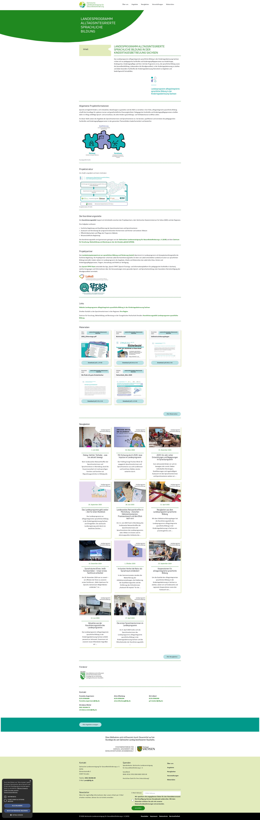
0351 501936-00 (90, 778)
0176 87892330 (154, 698)
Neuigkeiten (145, 4)
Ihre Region (124, 311)
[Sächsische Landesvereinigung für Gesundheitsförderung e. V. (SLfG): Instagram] (88, 785)
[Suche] (178, 4)
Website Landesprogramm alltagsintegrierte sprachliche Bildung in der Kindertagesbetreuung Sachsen (114, 307)
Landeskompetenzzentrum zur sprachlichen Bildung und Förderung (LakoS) (108, 255)
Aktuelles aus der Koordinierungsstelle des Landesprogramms (95, 625)
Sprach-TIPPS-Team (88, 266)
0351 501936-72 (84, 707)
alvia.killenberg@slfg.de (122, 701)
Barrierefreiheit (174, 816)
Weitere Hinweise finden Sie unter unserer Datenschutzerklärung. (16, 790)
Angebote (135, 4)
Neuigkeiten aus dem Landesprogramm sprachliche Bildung (164, 511)
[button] (17, 815)
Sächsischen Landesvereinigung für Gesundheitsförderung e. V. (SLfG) (143, 239)
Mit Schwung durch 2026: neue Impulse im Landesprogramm (130, 456)
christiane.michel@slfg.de (88, 710)
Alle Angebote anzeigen (90, 724)
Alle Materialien (172, 414)
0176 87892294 (119, 698)
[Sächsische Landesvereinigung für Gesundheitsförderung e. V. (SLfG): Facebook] (81, 785)
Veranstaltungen (157, 4)
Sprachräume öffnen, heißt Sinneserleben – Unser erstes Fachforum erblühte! (95, 570)
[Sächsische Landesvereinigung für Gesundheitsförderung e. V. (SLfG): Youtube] (91, 785)
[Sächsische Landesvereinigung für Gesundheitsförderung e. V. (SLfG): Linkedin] (84, 785)
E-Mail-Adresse (137, 793)
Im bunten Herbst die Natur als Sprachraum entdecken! (130, 569)
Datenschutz (163, 816)
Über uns (125, 4)
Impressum (154, 816)
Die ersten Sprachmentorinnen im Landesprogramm (130, 624)
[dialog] (17, 798)
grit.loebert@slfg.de (156, 701)
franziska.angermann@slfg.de (89, 701)
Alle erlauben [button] (17, 805)
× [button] (30, 781)
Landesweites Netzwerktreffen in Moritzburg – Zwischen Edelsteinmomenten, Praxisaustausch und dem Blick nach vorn (130, 514)
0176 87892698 (84, 698)
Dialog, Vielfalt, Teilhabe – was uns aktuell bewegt (95, 456)
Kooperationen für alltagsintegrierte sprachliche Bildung (165, 570)
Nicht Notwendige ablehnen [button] (17, 811)
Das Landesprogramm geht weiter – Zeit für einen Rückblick (95, 510)
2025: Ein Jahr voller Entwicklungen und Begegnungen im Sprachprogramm (165, 457)
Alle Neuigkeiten (172, 657)
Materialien (170, 4)
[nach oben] (256, 816)
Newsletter (144, 816)
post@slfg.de (88, 780)
